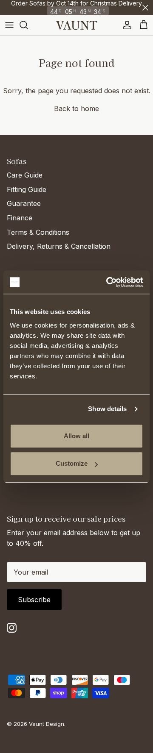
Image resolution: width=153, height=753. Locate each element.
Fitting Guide (26, 189)
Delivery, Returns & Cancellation (58, 246)
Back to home (76, 108)
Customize (72, 463)
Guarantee (24, 203)
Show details (107, 408)
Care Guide (24, 175)
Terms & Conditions (38, 232)
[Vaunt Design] (76, 25)
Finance (19, 218)
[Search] (28, 25)
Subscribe (34, 599)
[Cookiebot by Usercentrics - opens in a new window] (108, 282)
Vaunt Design (46, 723)
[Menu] (9, 25)
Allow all (76, 435)
